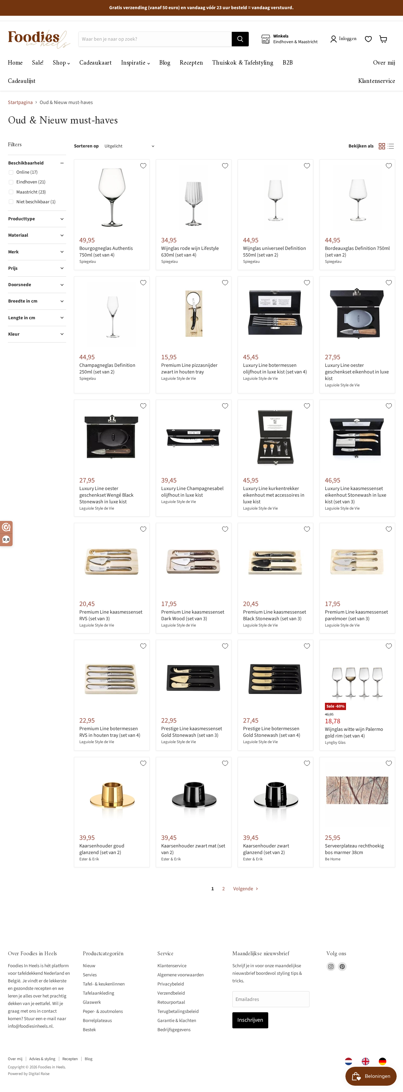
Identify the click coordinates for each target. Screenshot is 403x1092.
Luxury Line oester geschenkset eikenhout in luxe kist (357, 372)
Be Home (332, 859)
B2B (288, 63)
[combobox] (350, 1061)
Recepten (191, 63)
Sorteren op (86, 146)
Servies (90, 975)
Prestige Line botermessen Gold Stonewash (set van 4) (271, 732)
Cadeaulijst (22, 81)
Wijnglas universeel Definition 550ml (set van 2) (274, 251)
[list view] (390, 146)
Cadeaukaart (95, 63)
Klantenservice (376, 81)
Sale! (37, 63)
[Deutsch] (384, 1061)
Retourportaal (171, 1002)
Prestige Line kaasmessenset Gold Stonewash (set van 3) (191, 732)
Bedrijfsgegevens (173, 1029)
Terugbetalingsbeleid (178, 1011)
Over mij (384, 63)
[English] (367, 1061)
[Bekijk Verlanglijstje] (368, 39)
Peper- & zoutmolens (103, 1011)
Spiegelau (87, 261)
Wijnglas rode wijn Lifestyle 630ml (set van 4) (190, 251)
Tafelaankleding (98, 993)
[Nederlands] (350, 1061)
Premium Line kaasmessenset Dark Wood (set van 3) (192, 615)
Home (15, 63)
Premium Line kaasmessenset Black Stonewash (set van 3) (274, 615)
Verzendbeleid (171, 993)
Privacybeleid (170, 984)
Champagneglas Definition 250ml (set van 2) (107, 368)
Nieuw (89, 965)
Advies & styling (42, 1059)
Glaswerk (92, 1002)
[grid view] (381, 146)
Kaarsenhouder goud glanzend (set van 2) (101, 849)
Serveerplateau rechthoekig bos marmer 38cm (354, 849)
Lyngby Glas (335, 742)
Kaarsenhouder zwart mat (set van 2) (193, 849)
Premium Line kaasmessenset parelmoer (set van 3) (356, 615)
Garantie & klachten (176, 1020)
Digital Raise (39, 1074)
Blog (164, 63)
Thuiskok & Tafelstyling (242, 63)
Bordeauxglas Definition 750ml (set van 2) (357, 251)
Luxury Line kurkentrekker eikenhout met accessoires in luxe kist (273, 495)
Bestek (89, 1029)
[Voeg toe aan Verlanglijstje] (143, 165)
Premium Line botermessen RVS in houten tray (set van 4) (109, 732)
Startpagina (20, 102)
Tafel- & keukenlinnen (104, 984)
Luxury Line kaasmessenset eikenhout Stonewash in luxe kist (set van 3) (355, 495)
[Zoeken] (240, 39)
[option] (367, 1061)
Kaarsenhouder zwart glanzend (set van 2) (266, 849)
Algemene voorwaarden (180, 975)
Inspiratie (134, 63)
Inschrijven (250, 1020)
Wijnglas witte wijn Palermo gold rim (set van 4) (354, 732)
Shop (60, 63)
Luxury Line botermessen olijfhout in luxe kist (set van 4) (275, 368)
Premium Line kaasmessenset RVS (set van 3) (110, 615)
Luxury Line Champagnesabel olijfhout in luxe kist (192, 492)
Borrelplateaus (97, 1020)
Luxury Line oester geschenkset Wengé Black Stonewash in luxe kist (106, 495)
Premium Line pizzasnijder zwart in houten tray (189, 368)
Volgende (243, 888)
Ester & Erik (89, 859)
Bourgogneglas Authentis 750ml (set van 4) (106, 251)
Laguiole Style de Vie (178, 378)
